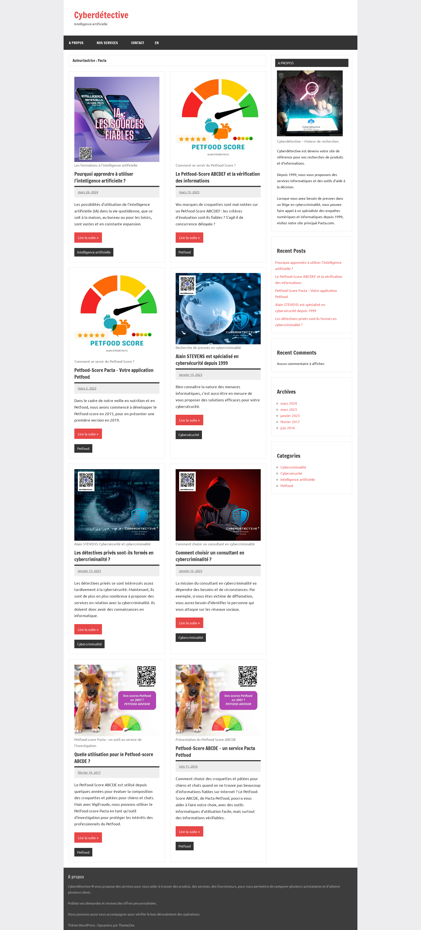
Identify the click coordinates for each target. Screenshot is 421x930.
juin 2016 (287, 428)
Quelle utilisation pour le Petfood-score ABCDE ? (113, 758)
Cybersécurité (188, 435)
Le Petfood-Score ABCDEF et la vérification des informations (218, 177)
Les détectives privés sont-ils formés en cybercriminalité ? (113, 556)
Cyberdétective (101, 15)
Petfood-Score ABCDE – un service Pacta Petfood (215, 751)
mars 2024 (288, 403)
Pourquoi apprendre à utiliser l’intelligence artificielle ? (103, 177)
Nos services (107, 42)
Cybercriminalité (89, 644)
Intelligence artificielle (94, 252)
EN (157, 42)
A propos (76, 42)
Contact (137, 42)
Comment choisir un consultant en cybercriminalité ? (210, 556)
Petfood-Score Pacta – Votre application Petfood (113, 373)
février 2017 (290, 421)
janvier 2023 (290, 415)
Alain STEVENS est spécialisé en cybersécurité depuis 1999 (207, 359)
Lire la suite (87, 237)
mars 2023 (288, 409)
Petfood (184, 252)
